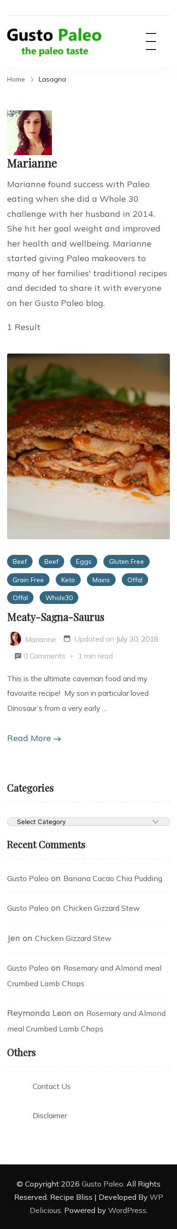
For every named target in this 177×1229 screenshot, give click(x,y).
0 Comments (45, 655)
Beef (20, 561)
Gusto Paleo (28, 878)
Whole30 (59, 598)
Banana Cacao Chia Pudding (112, 878)
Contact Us (52, 1086)
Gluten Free (126, 561)
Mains (101, 580)
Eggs (84, 561)
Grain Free (28, 580)
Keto (68, 580)
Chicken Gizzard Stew (101, 908)
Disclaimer (50, 1115)
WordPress (127, 1210)
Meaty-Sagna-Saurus (55, 616)
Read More (29, 738)
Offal (135, 580)
